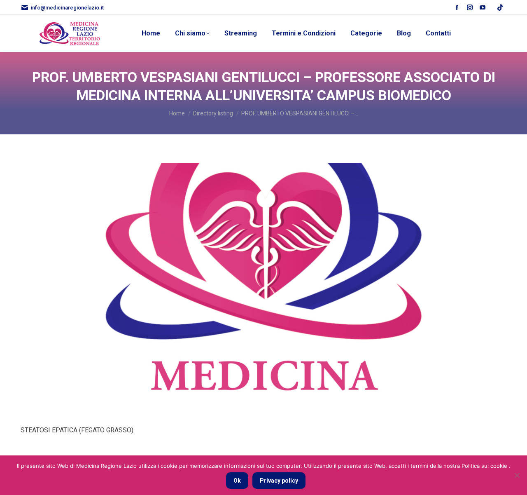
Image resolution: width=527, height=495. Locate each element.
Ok (237, 480)
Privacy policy (279, 480)
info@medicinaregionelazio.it (67, 8)
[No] (517, 475)
